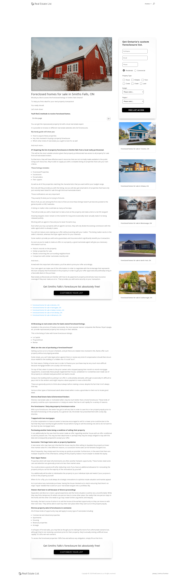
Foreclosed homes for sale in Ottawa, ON (135, 186)
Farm (146, 80)
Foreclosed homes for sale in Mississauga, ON (136, 223)
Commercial (141, 70)
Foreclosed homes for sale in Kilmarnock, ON (47, 315)
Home (147, 4)
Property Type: (127, 76)
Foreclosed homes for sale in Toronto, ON (135, 149)
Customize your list (71, 293)
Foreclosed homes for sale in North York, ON (136, 260)
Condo (128, 83)
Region (124, 97)
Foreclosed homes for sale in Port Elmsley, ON (47, 313)
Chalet (136, 83)
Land (144, 83)
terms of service (163, 573)
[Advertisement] (93, 22)
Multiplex (137, 80)
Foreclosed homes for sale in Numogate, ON (47, 307)
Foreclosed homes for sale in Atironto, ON (46, 305)
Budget (124, 88)
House (128, 80)
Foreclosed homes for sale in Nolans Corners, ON (48, 310)
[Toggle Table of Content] (108, 118)
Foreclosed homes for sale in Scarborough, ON (136, 298)
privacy (155, 573)
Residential (129, 70)
